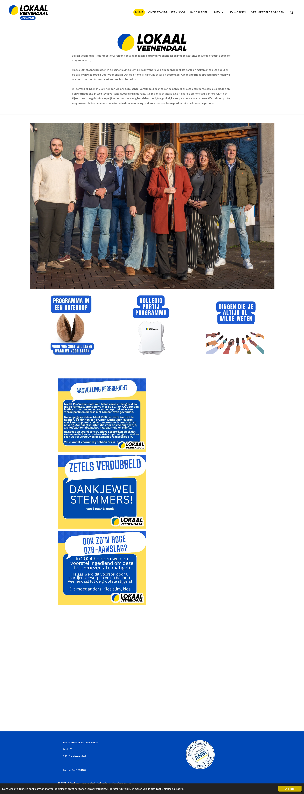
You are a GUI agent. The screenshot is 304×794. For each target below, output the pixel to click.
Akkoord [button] (289, 788)
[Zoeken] (291, 12)
